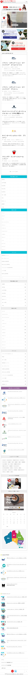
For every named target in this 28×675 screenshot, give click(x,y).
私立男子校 (3, 191)
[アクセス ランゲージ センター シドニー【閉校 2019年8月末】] (4, 419)
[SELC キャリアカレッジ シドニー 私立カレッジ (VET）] (3, 559)
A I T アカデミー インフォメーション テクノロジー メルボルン (16, 565)
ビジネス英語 (14, 141)
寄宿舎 (5, 139)
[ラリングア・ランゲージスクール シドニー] (14, 152)
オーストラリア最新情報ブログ (7, 662)
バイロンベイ (4, 228)
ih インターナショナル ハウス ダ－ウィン (15, 443)
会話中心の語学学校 (19, 70)
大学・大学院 (4, 194)
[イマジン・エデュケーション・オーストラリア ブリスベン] (14, 82)
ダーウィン (3, 249)
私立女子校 (3, 188)
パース (3, 240)
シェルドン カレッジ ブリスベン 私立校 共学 (15, 609)
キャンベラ (3, 243)
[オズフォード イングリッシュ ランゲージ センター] (4, 432)
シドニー (9, 115)
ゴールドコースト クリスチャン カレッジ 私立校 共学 (17, 596)
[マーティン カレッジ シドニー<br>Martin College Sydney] (3, 585)
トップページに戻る (14, 171)
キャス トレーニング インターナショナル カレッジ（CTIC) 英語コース (14, 112)
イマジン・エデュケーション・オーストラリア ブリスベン (13, 88)
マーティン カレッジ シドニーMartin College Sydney (12, 584)
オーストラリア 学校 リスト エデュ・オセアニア (15, 673)
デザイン (4, 471)
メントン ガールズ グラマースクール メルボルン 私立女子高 (17, 616)
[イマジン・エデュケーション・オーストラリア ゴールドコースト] (14, 58)
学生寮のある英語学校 (7, 141)
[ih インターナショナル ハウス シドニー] (4, 393)
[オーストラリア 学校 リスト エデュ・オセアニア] (8, 3)
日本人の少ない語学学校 (16, 68)
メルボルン (3, 234)
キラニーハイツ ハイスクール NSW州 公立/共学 (16, 603)
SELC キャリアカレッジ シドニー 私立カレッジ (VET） (17, 634)
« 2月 (7, 526)
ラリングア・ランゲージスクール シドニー (18, 14)
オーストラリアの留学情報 (6, 665)
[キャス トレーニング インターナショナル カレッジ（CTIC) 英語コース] (14, 106)
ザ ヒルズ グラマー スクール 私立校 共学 (14, 621)
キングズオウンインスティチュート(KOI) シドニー (16, 397)
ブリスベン (9, 91)
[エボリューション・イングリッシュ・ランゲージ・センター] (3, 579)
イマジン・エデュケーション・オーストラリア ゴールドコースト (13, 64)
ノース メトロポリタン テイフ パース (14, 423)
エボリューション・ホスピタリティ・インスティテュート (17, 405)
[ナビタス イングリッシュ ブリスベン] (4, 438)
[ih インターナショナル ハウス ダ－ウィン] (4, 445)
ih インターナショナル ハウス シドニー (15, 391)
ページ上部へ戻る (26, 671)
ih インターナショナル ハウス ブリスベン (14, 136)
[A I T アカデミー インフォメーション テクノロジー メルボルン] (3, 566)
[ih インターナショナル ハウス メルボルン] (4, 412)
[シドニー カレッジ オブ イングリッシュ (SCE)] (4, 451)
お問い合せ (4, 668)
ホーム (3, 659)
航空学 (8, 471)
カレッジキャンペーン (5, 258)
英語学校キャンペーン (7, 68)
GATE (12, 471)
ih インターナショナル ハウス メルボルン (15, 410)
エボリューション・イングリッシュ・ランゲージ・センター (16, 578)
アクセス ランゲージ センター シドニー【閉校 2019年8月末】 (16, 418)
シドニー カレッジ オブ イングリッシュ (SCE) (16, 449)
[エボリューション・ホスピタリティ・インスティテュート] (4, 406)
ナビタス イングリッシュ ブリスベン (14, 436)
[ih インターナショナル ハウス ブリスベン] (14, 131)
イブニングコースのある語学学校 (9, 70)
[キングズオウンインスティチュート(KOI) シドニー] (4, 399)
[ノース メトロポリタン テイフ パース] (4, 425)
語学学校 (5, 91)
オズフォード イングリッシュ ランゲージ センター (17, 431)
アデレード (3, 237)
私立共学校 (3, 185)
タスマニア (3, 246)
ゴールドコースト (4, 231)
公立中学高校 (4, 182)
